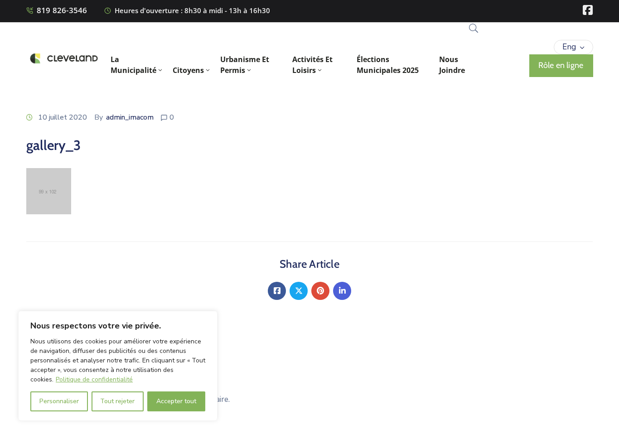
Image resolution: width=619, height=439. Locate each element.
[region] (118, 366)
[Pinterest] (320, 291)
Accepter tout (176, 401)
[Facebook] (277, 291)
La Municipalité (133, 64)
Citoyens (188, 70)
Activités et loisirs (312, 64)
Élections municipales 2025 (388, 64)
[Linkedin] (342, 291)
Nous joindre (452, 64)
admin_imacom (130, 117)
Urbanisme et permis (244, 64)
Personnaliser (59, 401)
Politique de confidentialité (94, 379)
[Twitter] (299, 291)
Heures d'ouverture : (149, 10)
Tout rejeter (117, 401)
